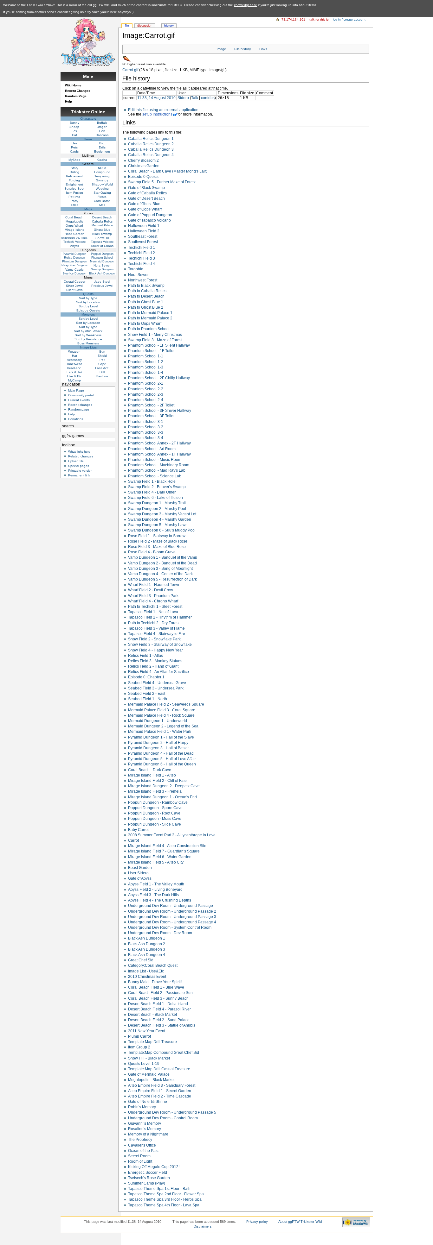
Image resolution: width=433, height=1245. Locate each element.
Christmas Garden (143, 166)
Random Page (76, 96)
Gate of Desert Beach (146, 198)
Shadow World (102, 184)
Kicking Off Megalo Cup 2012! (153, 1167)
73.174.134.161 (293, 19)
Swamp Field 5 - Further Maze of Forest (162, 182)
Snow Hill (102, 238)
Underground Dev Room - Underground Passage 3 (172, 917)
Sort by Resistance (88, 339)
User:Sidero (138, 873)
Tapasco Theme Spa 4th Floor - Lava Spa (163, 1205)
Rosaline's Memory (144, 1129)
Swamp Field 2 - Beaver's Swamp (157, 487)
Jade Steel (102, 281)
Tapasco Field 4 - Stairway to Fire (156, 634)
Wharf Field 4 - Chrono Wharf (153, 601)
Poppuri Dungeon (102, 253)
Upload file (76, 461)
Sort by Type (88, 298)
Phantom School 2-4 (145, 400)
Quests (88, 294)
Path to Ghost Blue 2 (145, 307)
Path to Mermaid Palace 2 (150, 318)
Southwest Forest (143, 242)
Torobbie (135, 269)
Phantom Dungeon (74, 261)
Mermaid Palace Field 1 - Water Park (159, 731)
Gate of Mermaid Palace (149, 1074)
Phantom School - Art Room (152, 449)
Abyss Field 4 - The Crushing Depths (159, 900)
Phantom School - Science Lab (154, 476)
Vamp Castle (74, 269)
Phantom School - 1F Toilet (151, 351)
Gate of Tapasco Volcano (149, 220)
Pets (74, 147)
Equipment (102, 151)
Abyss (74, 246)
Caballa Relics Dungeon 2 (151, 144)
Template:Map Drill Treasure (152, 1042)
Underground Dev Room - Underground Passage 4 (172, 922)
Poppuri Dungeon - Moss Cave (154, 818)
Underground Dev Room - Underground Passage (170, 905)
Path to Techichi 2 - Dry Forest (153, 623)
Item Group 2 (139, 1047)
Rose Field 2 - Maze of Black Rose (157, 541)
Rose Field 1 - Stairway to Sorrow (156, 536)
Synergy (102, 180)
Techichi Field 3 (141, 258)
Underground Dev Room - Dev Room (160, 933)
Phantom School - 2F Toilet (151, 405)
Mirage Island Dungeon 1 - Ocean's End (162, 797)
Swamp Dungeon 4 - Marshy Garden (159, 519)
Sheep (74, 127)
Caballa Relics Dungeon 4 (151, 155)
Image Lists (88, 347)
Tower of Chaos (102, 246)
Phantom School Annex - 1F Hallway (159, 454)
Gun (102, 351)
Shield (102, 355)
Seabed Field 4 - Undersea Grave (157, 683)
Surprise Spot (74, 188)
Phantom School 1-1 (145, 356)
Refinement (74, 176)
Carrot (133, 840)
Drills (102, 147)
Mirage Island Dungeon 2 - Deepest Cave (164, 786)
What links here (79, 451)
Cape (102, 364)
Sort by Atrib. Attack (88, 331)
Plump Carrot (139, 1036)
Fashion (102, 376)
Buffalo (102, 122)
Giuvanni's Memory (144, 1123)
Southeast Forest (142, 236)
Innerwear (74, 364)
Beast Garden (140, 867)
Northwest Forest (142, 280)
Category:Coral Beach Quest (153, 965)
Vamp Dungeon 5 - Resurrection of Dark (162, 579)
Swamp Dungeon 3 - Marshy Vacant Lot (162, 514)
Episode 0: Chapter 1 (146, 677)
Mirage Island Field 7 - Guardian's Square (164, 851)
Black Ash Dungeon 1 (146, 938)
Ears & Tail (74, 372)
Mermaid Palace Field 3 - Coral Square (161, 710)
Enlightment (74, 184)
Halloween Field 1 (143, 225)
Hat (74, 355)
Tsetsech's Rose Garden (149, 1178)
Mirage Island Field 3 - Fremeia (155, 791)
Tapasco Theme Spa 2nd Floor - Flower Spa (166, 1194)
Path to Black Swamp (146, 285)
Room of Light (140, 1161)
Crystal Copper (74, 281)
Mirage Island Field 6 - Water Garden (159, 857)
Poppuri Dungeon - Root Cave (154, 813)
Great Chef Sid (140, 960)
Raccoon (102, 135)
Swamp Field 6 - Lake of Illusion (155, 497)
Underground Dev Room (74, 237)
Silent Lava (74, 290)
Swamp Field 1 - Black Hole (152, 481)
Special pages (78, 466)
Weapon (74, 351)
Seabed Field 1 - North (147, 699)
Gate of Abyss (140, 878)
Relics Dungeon (74, 257)
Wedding (102, 188)
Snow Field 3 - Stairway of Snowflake (160, 644)
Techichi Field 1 (141, 247)
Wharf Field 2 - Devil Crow (150, 590)
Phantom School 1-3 (145, 367)
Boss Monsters (88, 343)
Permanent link (79, 475)
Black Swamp (102, 234)
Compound (102, 172)
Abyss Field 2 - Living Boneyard (155, 889)
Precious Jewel (102, 285)
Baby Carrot (138, 829)
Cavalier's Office (142, 1145)
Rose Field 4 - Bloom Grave (152, 552)
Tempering (102, 176)
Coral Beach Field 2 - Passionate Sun (160, 992)
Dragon (102, 127)
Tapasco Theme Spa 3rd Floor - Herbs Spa (165, 1199)
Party (74, 201)
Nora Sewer (138, 275)
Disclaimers (203, 1226)
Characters (88, 118)
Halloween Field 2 (143, 231)
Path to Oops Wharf (144, 323)
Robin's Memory (142, 1107)
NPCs (102, 168)
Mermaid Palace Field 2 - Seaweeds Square (166, 704)
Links (263, 49)
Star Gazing (102, 192)
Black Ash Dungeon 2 (146, 944)
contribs (208, 98)
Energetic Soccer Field (147, 1172)
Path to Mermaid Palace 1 (150, 313)
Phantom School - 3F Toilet (151, 416)
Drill (102, 372)
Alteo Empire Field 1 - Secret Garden (159, 1091)
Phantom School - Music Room (154, 459)
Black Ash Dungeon (102, 273)
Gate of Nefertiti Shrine (147, 1101)
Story (74, 168)
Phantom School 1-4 (145, 372)
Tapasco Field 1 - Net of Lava (153, 612)
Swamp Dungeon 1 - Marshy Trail (157, 503)
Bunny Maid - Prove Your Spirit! (155, 982)
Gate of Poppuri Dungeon (150, 215)
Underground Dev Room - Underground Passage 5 (172, 1112)
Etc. (102, 143)
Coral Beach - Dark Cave (149, 770)
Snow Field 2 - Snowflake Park (154, 639)
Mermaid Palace (102, 225)
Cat (74, 135)
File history (242, 49)
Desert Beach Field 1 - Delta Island (158, 1004)
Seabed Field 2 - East (146, 693)
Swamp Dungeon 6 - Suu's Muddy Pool (162, 530)
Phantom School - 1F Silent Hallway (159, 345)
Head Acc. (74, 368)
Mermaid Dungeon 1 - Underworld (157, 721)
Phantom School (102, 257)
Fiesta (102, 196)
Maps (88, 209)
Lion (102, 131)
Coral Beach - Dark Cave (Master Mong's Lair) (167, 171)
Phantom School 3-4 (145, 438)
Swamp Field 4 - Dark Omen (152, 492)
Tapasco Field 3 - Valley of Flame (156, 628)
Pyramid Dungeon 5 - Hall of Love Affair (162, 759)
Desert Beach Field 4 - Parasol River (159, 1009)
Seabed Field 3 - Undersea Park (156, 688)
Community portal (81, 395)
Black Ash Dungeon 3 (146, 949)
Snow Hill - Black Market (149, 1058)
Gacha (102, 159)
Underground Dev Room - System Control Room (169, 927)
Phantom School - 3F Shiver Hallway (159, 410)
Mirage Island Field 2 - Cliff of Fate (157, 780)
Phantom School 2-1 (145, 383)
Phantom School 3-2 (145, 427)
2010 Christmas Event (147, 976)
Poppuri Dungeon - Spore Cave (155, 808)
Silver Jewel (74, 285)
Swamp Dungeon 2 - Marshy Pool (157, 508)
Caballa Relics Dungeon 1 (151, 138)
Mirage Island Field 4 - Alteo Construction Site (167, 846)
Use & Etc (74, 376)
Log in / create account (349, 19)
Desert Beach (102, 217)
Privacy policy (257, 1221)
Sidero (183, 98)
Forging (74, 180)
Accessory (74, 360)
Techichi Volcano (74, 241)
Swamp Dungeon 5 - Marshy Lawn (158, 525)
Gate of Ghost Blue (144, 204)
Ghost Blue (102, 229)
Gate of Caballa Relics (147, 193)
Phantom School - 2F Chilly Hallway (159, 378)
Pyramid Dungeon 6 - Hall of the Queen (162, 764)
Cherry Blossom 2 (143, 160)
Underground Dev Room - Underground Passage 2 (172, 911)
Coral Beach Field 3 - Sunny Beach (158, 998)
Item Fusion (74, 192)
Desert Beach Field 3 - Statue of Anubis (161, 1025)
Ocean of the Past (143, 1150)
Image (221, 49)
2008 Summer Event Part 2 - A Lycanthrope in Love (172, 835)
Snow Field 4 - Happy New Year (155, 650)
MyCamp (74, 380)
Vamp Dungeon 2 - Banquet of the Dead (162, 563)
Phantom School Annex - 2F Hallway (159, 443)
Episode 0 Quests (143, 176)
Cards (74, 151)
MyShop (74, 159)
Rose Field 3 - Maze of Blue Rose (157, 546)
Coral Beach (74, 217)
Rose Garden (74, 234)
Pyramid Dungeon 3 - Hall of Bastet (158, 748)
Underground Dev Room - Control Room (163, 1118)
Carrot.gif (130, 70)
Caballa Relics (102, 221)
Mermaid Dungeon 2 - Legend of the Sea (163, 726)
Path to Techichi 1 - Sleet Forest (155, 606)
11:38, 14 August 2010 (156, 98)
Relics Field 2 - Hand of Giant (153, 666)
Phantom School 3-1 (145, 421)
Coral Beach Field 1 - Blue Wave (156, 987)
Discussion (144, 25)
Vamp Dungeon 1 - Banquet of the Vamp (162, 557)
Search (68, 426)
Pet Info (74, 196)
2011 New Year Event (146, 1031)
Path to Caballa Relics (147, 291)
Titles (74, 205)
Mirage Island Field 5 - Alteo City (156, 862)
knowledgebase (245, 5)
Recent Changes (77, 90)
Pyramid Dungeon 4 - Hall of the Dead (161, 753)
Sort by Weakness (88, 335)
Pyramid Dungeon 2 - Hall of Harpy (158, 742)
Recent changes (80, 404)
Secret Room (139, 1156)
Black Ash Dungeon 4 (146, 955)
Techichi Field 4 (141, 263)
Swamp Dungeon (102, 269)
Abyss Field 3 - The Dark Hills (153, 895)
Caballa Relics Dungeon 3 (151, 149)
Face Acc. (102, 368)
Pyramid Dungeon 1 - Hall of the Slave (161, 737)
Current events (79, 400)
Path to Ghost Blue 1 (145, 302)
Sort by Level (88, 306)
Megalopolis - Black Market (151, 1080)
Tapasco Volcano (102, 241)
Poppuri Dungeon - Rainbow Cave (158, 802)
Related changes (80, 456)
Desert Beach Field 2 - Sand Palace (159, 1020)
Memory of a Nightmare (148, 1134)
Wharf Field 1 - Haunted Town (153, 584)
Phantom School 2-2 (145, 389)
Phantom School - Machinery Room (158, 465)
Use (74, 143)
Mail (102, 205)
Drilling (74, 172)
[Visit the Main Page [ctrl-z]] (88, 41)
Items (88, 139)
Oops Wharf (74, 225)
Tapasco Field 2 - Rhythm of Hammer (160, 617)
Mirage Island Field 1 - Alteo (152, 775)
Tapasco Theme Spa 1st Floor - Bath (159, 1188)
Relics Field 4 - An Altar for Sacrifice (158, 672)
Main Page (76, 390)
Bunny (74, 122)
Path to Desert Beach (146, 296)
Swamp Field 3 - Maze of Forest (155, 340)
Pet (102, 360)
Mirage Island (74, 229)
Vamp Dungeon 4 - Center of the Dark (160, 574)
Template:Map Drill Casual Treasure (159, 1069)
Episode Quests (88, 310)
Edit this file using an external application (163, 110)
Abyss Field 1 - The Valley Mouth (156, 884)
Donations (75, 419)
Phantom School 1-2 (145, 362)
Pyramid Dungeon (74, 253)
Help (68, 101)
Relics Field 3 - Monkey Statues (155, 661)
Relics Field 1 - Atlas (145, 655)
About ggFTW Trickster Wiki (300, 1221)
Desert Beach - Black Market (152, 1014)
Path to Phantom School (149, 329)
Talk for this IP (319, 19)
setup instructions (157, 114)
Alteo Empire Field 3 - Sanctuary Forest (161, 1085)
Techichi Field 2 (141, 253)
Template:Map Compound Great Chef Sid (163, 1052)
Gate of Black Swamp (146, 187)
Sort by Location (88, 302)
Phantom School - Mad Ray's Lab (156, 470)
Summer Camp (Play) (146, 1183)
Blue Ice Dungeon (74, 273)
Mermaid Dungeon (102, 261)
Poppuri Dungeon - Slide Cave (154, 824)
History (169, 25)
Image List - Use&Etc (146, 971)
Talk (194, 98)
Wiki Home (73, 85)
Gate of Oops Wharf (145, 209)
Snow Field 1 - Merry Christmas (155, 334)
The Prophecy (140, 1139)
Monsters (88, 314)
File (127, 25)
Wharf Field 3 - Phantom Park (153, 596)
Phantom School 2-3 (145, 394)
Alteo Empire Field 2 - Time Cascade (159, 1096)
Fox (74, 131)
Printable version (80, 470)
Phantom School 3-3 (145, 432)
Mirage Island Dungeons (74, 265)
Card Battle (102, 201)
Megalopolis (74, 221)
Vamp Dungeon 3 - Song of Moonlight (160, 568)
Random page (78, 409)
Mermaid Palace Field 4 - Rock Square (161, 715)
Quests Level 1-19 (143, 1063)
